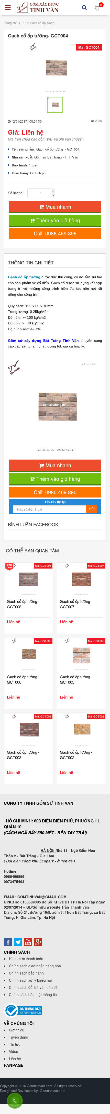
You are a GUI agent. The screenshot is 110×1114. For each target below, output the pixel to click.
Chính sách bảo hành (26, 973)
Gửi (91, 509)
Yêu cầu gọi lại (55, 501)
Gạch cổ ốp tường (24, 277)
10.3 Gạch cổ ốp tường (38, 23)
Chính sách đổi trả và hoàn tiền (34, 987)
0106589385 (30, 901)
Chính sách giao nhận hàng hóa (35, 965)
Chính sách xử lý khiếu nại (30, 980)
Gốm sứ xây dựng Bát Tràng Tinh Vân (43, 341)
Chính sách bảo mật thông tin (33, 994)
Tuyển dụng (18, 1037)
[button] (84, 7)
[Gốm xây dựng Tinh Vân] (37, 7)
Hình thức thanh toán (26, 958)
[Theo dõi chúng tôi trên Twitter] (18, 941)
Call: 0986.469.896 (55, 233)
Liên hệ (15, 1058)
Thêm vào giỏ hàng (57, 220)
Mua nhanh (57, 206)
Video (13, 1051)
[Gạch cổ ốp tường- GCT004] (55, 68)
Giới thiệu (16, 1029)
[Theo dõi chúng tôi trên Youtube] (28, 941)
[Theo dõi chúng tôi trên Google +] (38, 941)
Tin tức (14, 1044)
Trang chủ (11, 23)
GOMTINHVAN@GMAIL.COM (42, 896)
